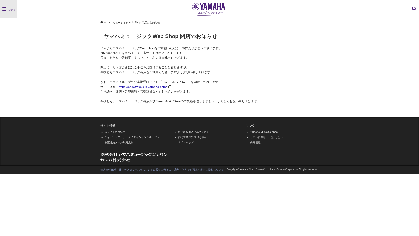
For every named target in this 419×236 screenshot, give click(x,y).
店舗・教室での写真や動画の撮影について (199, 169)
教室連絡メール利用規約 (119, 142)
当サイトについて (115, 132)
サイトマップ (186, 142)
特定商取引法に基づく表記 (193, 132)
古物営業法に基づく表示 (192, 137)
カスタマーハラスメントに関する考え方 (147, 169)
